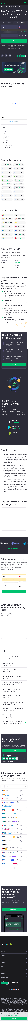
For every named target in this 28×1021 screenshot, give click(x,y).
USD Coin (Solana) (10, 856)
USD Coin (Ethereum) (10, 852)
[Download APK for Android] (14, 433)
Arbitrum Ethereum (8, 806)
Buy (14, 40)
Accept (14, 1018)
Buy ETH (14, 364)
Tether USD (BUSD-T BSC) (10, 817)
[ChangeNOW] (3, 2)
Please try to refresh (19, 30)
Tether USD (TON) (9, 825)
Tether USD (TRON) (9, 810)
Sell (20, 581)
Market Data (14, 121)
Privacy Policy (13, 1015)
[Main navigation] (25, 2)
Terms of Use (4, 1015)
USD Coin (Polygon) (11, 863)
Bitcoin (6, 790)
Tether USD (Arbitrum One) (10, 833)
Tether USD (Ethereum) (10, 813)
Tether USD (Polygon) (9, 829)
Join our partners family (14, 548)
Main (2, 6)
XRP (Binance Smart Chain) (10, 848)
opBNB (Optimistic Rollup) (10, 840)
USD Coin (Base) (9, 860)
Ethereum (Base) (9, 802)
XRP (6, 844)
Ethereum (7, 798)
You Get (4, 34)
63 (18, 868)
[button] (22, 27)
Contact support (14, 909)
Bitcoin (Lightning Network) (10, 794)
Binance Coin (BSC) (9, 836)
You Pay (4, 26)
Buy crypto (8, 6)
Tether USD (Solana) (10, 821)
